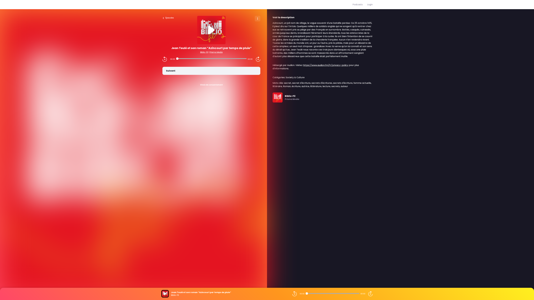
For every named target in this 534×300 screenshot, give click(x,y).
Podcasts (358, 4)
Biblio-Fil (204, 52)
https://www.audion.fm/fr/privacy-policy (325, 65)
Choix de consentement (211, 85)
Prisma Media (216, 52)
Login (370, 4)
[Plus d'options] (257, 18)
